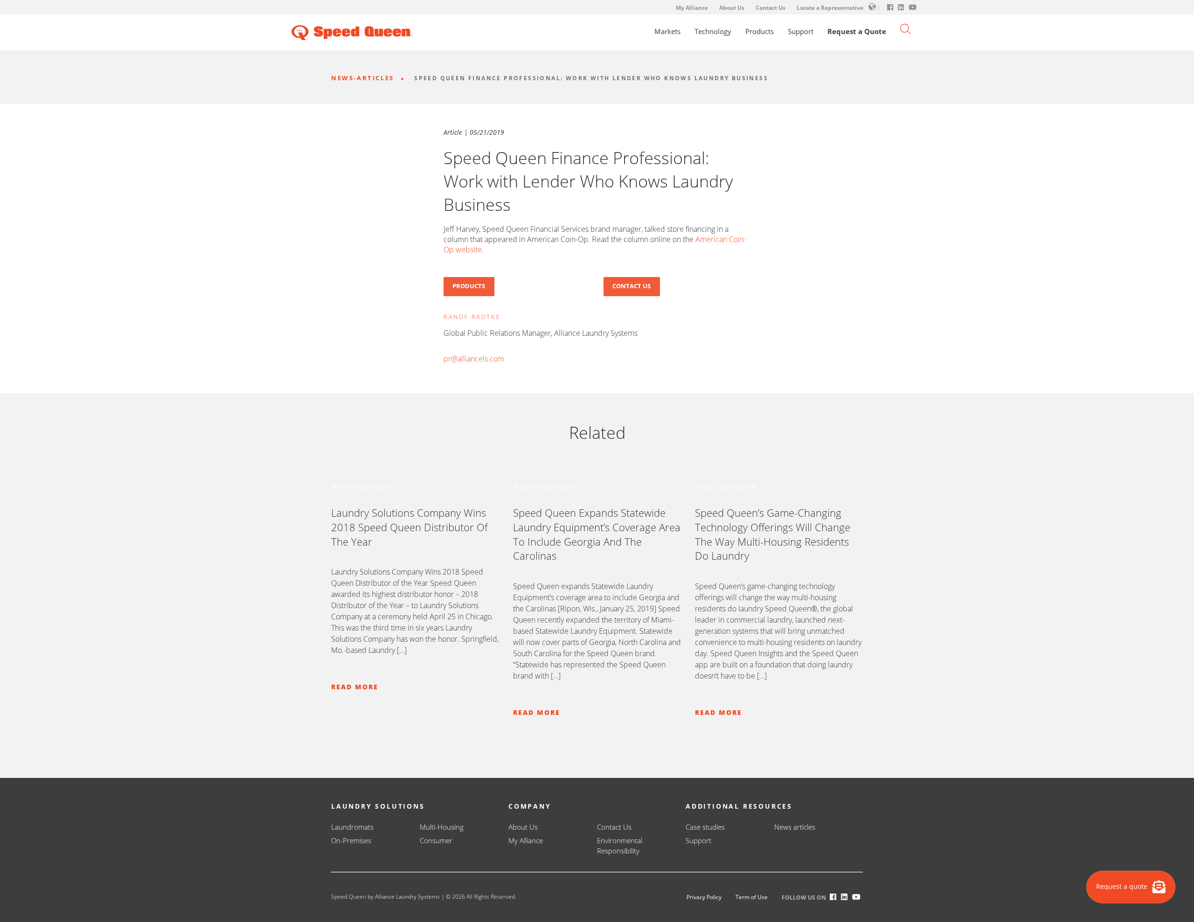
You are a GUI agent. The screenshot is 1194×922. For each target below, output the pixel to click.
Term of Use (752, 897)
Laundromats (352, 827)
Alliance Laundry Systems (407, 897)
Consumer (436, 840)
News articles (794, 827)
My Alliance (692, 8)
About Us (731, 8)
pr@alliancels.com (474, 359)
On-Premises (351, 840)
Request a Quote (856, 31)
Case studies (705, 827)
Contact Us (770, 8)
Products (759, 31)
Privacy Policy (704, 897)
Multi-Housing (442, 827)
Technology (712, 31)
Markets (667, 31)
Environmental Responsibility (619, 846)
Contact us (631, 286)
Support (800, 31)
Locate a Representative (830, 8)
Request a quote (1122, 886)
